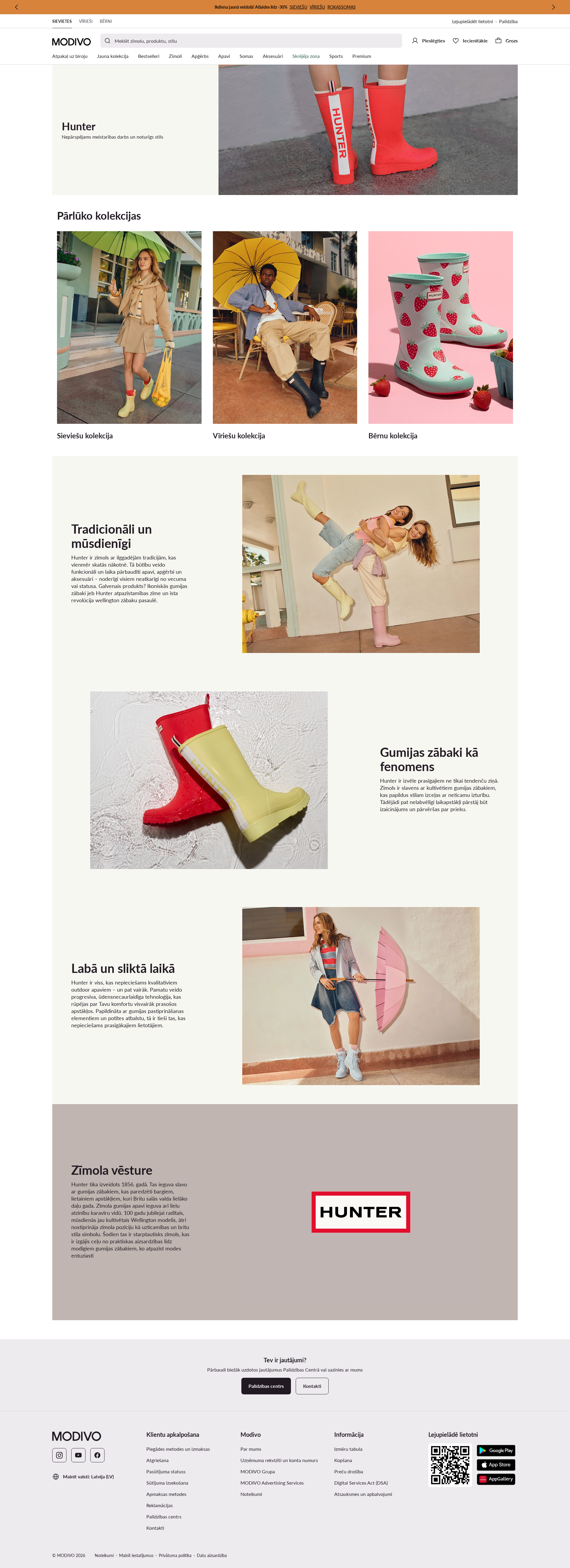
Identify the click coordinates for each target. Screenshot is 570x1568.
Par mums (250, 1449)
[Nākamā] (553, 7)
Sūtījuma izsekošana (167, 1482)
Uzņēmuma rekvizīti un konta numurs (279, 1460)
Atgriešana (157, 1460)
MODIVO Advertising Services (272, 1482)
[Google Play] (496, 1451)
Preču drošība (348, 1471)
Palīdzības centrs (163, 1516)
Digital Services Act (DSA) (361, 1482)
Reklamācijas (159, 1505)
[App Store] (496, 1465)
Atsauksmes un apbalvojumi (363, 1494)
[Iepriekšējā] (17, 7)
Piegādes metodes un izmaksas (178, 1449)
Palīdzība (508, 21)
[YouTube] (78, 1455)
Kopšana (343, 1460)
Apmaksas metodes (166, 1494)
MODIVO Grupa (257, 1471)
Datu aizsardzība (212, 1555)
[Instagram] (59, 1455)
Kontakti (155, 1528)
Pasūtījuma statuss (166, 1471)
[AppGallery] (496, 1479)
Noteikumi (251, 1494)
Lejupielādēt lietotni (472, 21)
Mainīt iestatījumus (136, 1555)
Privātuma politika (175, 1555)
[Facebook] (97, 1455)
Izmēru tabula (348, 1449)
